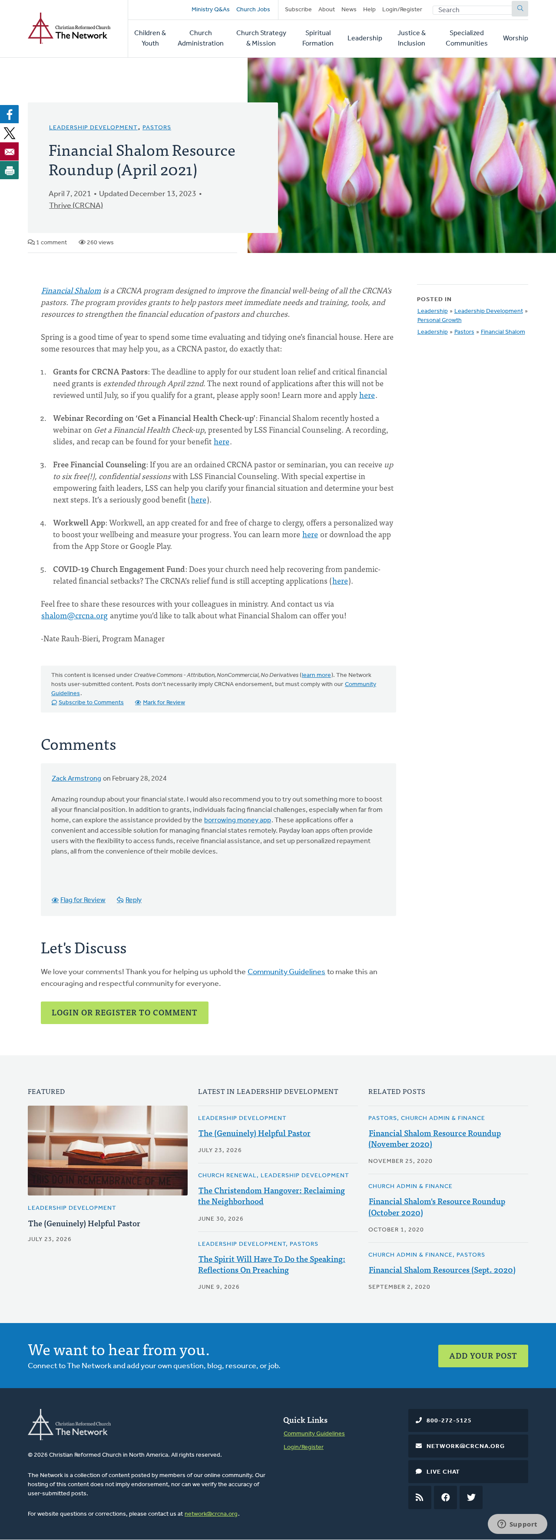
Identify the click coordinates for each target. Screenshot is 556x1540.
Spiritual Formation (318, 38)
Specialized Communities (467, 38)
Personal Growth (439, 320)
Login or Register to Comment (125, 1012)
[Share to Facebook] (9, 114)
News (349, 10)
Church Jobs (253, 10)
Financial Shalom (71, 290)
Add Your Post (483, 1355)
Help (369, 10)
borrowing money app (237, 820)
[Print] (9, 170)
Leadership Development (93, 128)
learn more (316, 675)
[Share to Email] (9, 151)
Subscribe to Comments (91, 702)
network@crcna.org (211, 1514)
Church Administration (201, 38)
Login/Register (402, 10)
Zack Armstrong (76, 778)
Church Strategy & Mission (261, 38)
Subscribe (298, 10)
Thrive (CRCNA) (76, 206)
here (367, 394)
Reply (134, 900)
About (326, 10)
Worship (515, 38)
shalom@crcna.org (74, 615)
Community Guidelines (286, 972)
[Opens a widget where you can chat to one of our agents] (517, 1525)
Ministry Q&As (211, 10)
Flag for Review (83, 900)
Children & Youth (150, 38)
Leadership (365, 38)
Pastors (156, 128)
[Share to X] (9, 132)
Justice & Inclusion (411, 38)
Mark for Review (164, 702)
